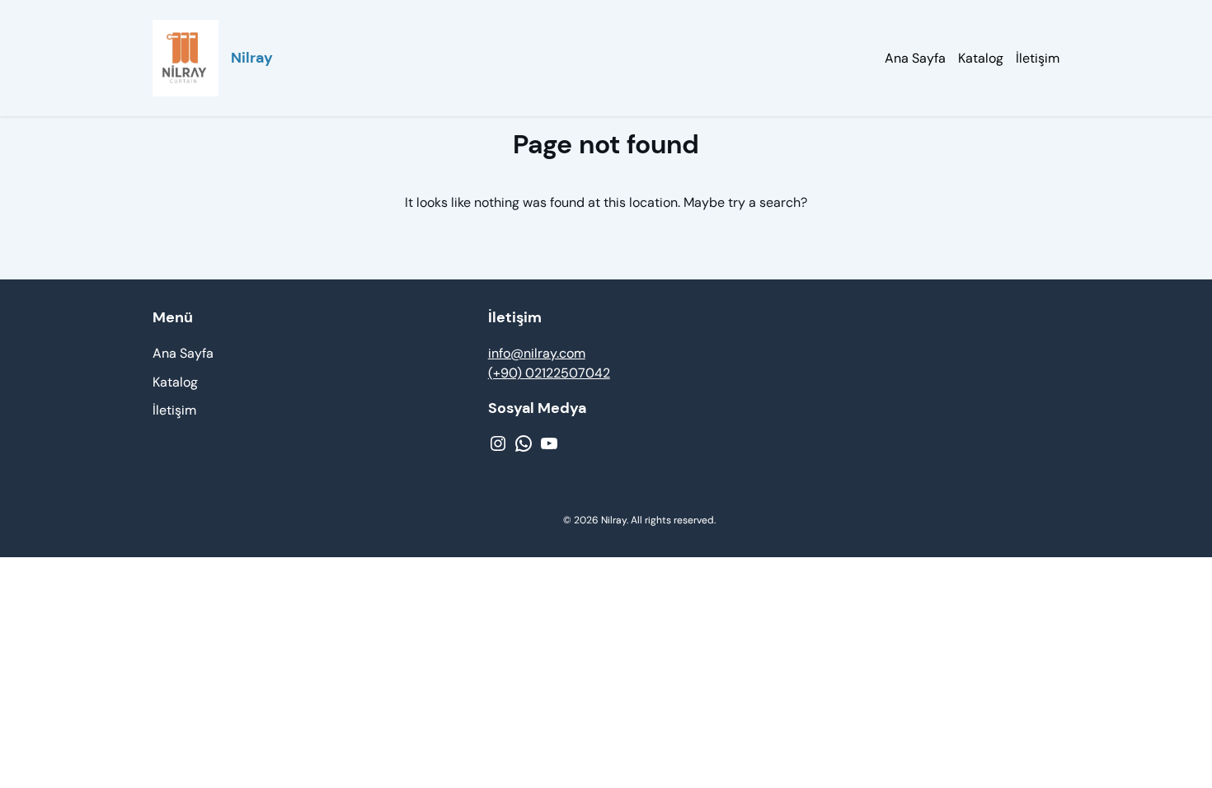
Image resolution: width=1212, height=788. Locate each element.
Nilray (252, 58)
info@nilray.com (536, 353)
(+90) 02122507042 (549, 373)
